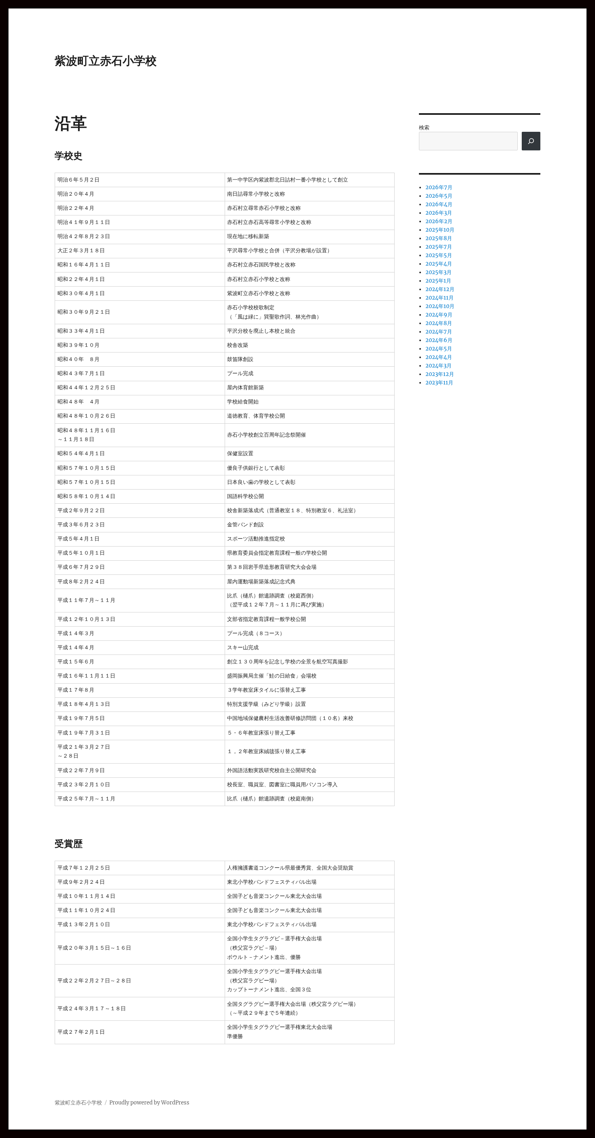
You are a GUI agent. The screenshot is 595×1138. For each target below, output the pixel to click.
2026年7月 (439, 187)
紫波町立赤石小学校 (106, 61)
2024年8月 (438, 323)
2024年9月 (439, 314)
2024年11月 (439, 297)
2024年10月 (440, 306)
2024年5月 (438, 348)
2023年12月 (439, 374)
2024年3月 (438, 365)
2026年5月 (439, 195)
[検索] (531, 141)
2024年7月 (438, 331)
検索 (424, 127)
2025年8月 (438, 238)
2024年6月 (439, 340)
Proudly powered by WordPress (149, 1102)
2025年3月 (438, 272)
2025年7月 (438, 246)
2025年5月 (438, 255)
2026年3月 (438, 212)
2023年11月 (439, 382)
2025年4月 (438, 263)
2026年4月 (439, 204)
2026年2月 (439, 221)
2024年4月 (438, 357)
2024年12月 (440, 289)
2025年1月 (438, 280)
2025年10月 (440, 229)
